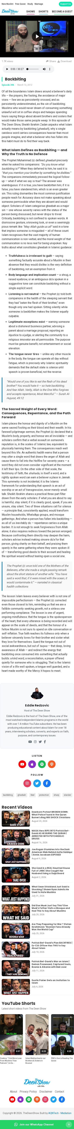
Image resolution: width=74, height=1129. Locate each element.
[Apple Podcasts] (20, 1099)
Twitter (37, 783)
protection (44, 795)
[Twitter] (40, 741)
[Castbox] (37, 1099)
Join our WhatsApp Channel (36, 1124)
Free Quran (20, 4)
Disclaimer (45, 1091)
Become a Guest (62, 11)
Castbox (52, 764)
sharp (56, 795)
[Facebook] (45, 741)
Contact (59, 1091)
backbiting (8, 795)
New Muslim (7, 4)
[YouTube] (30, 741)
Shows (30, 11)
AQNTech (53, 1113)
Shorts (43, 11)
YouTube (22, 764)
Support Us (65, 4)
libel (32, 795)
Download (66, 61)
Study (30, 4)
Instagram (27, 783)
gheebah (22, 795)
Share (52, 61)
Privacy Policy (28, 1091)
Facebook (47, 783)
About (13, 1091)
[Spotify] (29, 1099)
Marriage (39, 4)
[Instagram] (35, 741)
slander (67, 795)
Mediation (66, 1113)
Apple (32, 764)
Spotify (42, 764)
